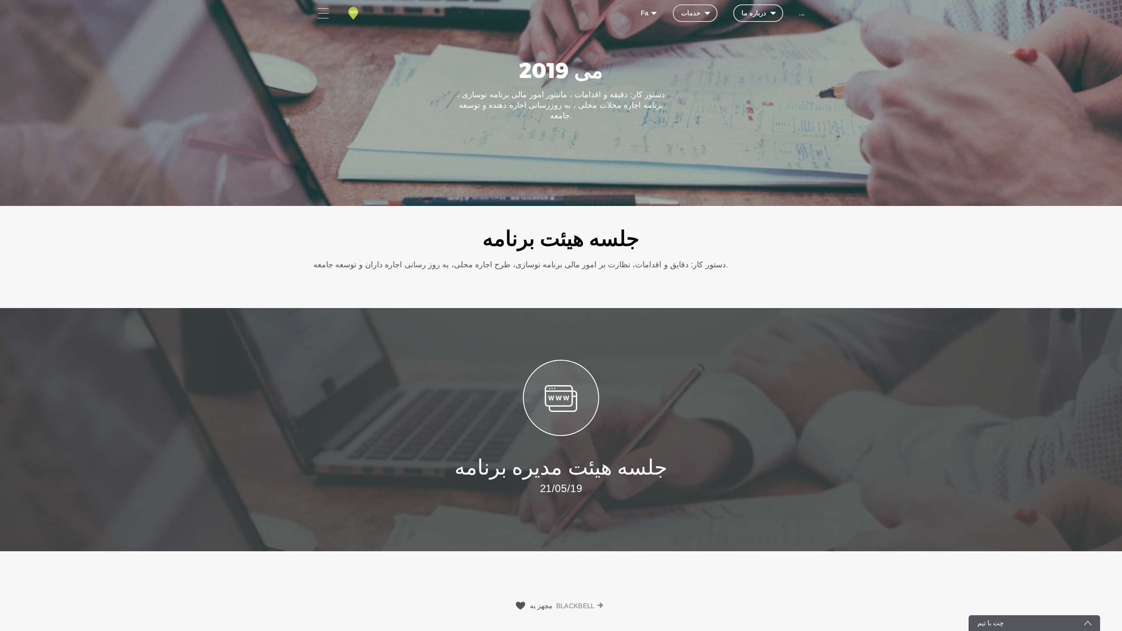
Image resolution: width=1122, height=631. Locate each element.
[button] (561, 257)
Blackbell (575, 606)
